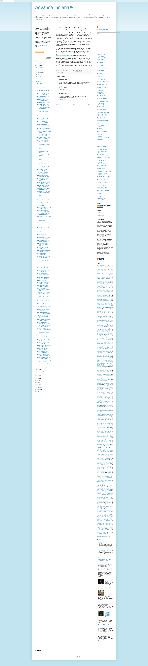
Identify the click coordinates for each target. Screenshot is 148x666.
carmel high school (108, 300)
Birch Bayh (109, 286)
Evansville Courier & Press (103, 155)
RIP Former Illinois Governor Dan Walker (43, 97)
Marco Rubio (109, 424)
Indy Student (101, 92)
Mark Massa (101, 431)
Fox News (100, 162)
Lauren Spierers (109, 415)
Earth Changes (103, 343)
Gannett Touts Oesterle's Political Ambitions (42, 220)
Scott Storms (109, 498)
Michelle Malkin (101, 104)
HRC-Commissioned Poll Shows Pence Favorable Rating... (43, 244)
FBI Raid (106, 353)
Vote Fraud (107, 528)
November (40, 69)
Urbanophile (101, 136)
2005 (37, 391)
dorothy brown (105, 338)
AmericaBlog (101, 56)
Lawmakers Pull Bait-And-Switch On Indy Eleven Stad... (44, 329)
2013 (37, 376)
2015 (37, 65)
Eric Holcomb (107, 347)
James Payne (108, 392)
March (39, 369)
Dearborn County (100, 330)
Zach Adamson (105, 536)
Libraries (106, 418)
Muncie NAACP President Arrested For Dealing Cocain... (42, 158)
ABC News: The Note (102, 145)
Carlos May (105, 299)
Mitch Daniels (108, 446)
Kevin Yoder (111, 411)
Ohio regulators (100, 458)
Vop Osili (101, 528)
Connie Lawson (109, 315)
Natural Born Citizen (108, 451)
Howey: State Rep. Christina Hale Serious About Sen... (43, 278)
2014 (37, 375)
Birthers (98, 287)
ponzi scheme (100, 472)
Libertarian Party (100, 418)
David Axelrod (103, 324)
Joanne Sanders (107, 397)
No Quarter (100, 111)
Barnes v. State (110, 278)
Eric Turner (105, 348)
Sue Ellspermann (110, 507)
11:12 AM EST (62, 99)
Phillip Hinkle (109, 469)
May (39, 79)
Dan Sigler (107, 321)
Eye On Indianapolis (102, 68)
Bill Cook (103, 286)
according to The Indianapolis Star (63, 55)
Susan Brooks (108, 508)
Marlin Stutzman (108, 431)
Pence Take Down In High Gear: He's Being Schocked (44, 363)
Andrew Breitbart (104, 269)
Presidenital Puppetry (102, 117)
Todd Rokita (103, 520)
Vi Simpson (104, 527)
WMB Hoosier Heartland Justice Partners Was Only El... (44, 260)
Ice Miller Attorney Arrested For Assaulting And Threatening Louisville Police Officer (108, 614)
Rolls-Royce (105, 490)
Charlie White (107, 303)
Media (100, 437)
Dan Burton (99, 320)
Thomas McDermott (109, 515)
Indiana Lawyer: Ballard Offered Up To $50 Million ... (44, 208)
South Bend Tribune (102, 187)
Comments (101, 215)
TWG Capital (107, 523)
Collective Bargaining (103, 313)
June (39, 78)
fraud (100, 359)
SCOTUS (100, 126)
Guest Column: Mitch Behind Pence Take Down (43, 349)
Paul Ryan (110, 464)
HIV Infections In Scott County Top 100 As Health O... (43, 257)
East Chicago (110, 343)
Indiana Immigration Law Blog (104, 86)
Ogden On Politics (102, 114)
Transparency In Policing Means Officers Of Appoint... (44, 88)
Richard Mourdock (101, 486)
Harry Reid (103, 369)
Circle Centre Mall (106, 308)
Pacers (107, 459)
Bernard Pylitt (109, 282)
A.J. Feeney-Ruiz (100, 265)
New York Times (101, 179)
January (39, 372)
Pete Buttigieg (108, 467)
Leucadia (109, 416)
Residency (99, 484)
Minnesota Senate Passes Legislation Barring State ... (43, 176)
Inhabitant (111, 385)
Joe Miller (107, 400)
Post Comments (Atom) (66, 107)
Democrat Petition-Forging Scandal (105, 331)
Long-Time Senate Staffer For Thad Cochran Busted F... (43, 138)
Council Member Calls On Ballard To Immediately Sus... (44, 86)
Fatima (102, 353)
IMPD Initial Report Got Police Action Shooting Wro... (43, 241)
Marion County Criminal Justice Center (105, 426)
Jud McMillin (102, 407)
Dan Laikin (111, 320)
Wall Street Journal (100, 531)
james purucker (100, 393)
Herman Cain (103, 370)
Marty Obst (99, 435)
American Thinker (102, 57)
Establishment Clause (101, 351)
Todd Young (109, 520)
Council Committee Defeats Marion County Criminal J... (43, 232)
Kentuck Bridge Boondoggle (102, 411)
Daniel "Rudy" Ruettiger (106, 322)
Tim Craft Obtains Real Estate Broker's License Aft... (43, 307)
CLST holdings (106, 312)
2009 (37, 384)
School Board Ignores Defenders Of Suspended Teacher (105, 560)
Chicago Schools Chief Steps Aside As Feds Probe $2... (43, 203)
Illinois (103, 374)
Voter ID (105, 529)
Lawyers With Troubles (103, 101)
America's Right (101, 54)
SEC (107, 499)
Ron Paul (111, 490)
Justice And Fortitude (102, 98)
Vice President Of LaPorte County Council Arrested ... (43, 268)
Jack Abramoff (107, 387)
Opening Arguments (102, 115)
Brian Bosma (99, 291)
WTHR (99, 196)
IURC (102, 387)
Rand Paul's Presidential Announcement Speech (42, 299)
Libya (110, 418)
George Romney (101, 361)
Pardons (102, 460)
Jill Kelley (110, 396)
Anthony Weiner (100, 272)
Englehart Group (110, 346)
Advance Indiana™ (54, 7)
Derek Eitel (101, 334)
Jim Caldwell (99, 397)
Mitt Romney (110, 447)
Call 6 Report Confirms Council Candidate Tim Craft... (43, 271)
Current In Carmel (102, 152)
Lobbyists (107, 420)
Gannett (104, 360)
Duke (110, 340)
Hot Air (99, 82)
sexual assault (100, 502)
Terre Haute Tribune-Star (103, 190)
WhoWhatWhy (101, 139)
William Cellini (110, 533)
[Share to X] (78, 71)
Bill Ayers (108, 285)
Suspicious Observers (102, 188)
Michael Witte (108, 441)
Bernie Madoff (100, 283)
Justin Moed (107, 409)
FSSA (99, 360)
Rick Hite (110, 486)
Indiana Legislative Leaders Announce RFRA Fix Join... (43, 352)
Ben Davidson (107, 281)
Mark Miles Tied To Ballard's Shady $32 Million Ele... (43, 94)
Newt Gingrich (103, 454)
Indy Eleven (104, 385)
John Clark (107, 402)
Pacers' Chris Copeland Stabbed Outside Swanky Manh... (43, 289)
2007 (37, 387)
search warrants (100, 499)
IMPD (112, 374)
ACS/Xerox (61, 72)
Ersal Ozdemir (107, 349)
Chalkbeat (100, 62)
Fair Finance (107, 352)
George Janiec (110, 360)
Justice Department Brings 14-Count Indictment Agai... (43, 358)
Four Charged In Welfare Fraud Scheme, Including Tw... (43, 296)
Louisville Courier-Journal (103, 177)
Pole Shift (99, 471)
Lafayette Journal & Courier (104, 176)
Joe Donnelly (109, 398)
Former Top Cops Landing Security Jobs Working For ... (43, 323)
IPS (99, 387)
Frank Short (104, 357)
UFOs (112, 523)
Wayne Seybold (101, 532)
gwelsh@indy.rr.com (39, 45)
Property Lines (101, 118)
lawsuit (98, 416)
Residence (109, 482)
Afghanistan (109, 266)
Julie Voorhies (99, 409)
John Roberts (104, 405)
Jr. (97, 407)
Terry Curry (108, 514)
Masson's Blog (101, 103)
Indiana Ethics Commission (104, 375)
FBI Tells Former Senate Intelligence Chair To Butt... (43, 122)
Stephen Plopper (108, 503)
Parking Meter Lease (101, 462)
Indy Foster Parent (102, 89)
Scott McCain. (103, 498)
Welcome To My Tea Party (103, 137)
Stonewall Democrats (101, 507)
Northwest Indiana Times (103, 182)
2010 (37, 382)
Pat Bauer (109, 462)
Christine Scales (102, 305)
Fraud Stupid (101, 70)
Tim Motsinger (105, 519)
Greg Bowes (109, 365)
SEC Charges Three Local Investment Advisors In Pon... (43, 141)
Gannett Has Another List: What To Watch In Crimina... (43, 320)
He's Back (39, 83)
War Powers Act (109, 531)
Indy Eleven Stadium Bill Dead (43, 102)
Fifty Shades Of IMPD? (42, 280)
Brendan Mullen (108, 290)
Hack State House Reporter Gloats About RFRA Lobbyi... (43, 313)
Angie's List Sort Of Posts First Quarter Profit (43, 167)
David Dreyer (100, 325)
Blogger (79, 656)
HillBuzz (100, 76)
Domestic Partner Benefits (106, 335)
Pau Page (107, 463)
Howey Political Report (103, 165)
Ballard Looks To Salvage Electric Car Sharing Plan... (43, 366)
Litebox (108, 419)
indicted (98, 385)
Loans (103, 420)
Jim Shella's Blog (101, 95)
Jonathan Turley (101, 97)
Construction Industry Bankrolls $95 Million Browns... (43, 189)
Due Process (108, 339)
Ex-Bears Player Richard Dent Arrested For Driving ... (43, 111)
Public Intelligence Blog (103, 120)
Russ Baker (100, 123)
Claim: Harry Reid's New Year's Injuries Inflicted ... (43, 310)
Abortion (107, 265)
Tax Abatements (108, 512)
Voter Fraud (99, 529)
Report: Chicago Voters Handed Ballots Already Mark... (44, 265)
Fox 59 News (101, 160)
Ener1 (104, 346)
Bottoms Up (101, 290)
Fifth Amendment (105, 355)
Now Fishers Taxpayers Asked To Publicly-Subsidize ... (43, 251)
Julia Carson (109, 407)
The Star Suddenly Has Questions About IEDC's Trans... (42, 151)
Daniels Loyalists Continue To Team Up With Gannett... (43, 238)
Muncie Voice (101, 106)
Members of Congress (101, 439)
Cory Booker (109, 317)
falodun (98, 353)
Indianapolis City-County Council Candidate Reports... (44, 211)
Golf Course (105, 363)
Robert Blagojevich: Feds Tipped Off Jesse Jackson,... (43, 235)
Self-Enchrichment (108, 501)
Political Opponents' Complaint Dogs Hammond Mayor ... (43, 283)
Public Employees (105, 475)
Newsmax (100, 181)
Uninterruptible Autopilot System (105, 524)
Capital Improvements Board (102, 296)
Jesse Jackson (104, 396)
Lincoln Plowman (100, 419)
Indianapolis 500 (100, 383)
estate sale (109, 351)
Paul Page (104, 464)
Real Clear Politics (102, 185)
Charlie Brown (99, 303)
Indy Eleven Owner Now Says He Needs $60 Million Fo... (43, 192)
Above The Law (101, 53)
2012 (37, 378)
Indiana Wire (101, 170)
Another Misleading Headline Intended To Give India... (43, 223)
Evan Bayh (99, 352)
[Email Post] (73, 70)
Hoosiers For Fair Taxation (103, 81)
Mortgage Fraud (109, 449)
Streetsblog (100, 129)
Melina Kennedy (107, 437)
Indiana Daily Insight (102, 166)
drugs (111, 338)
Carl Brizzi (107, 298)
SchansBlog (100, 128)
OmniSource (108, 458)
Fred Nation (105, 359)
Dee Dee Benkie (108, 330)
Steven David (109, 506)
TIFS (108, 516)
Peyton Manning (100, 469)
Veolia (100, 527)
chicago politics (104, 304)
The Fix (99, 133)
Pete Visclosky (100, 468)
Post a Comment (60, 102)
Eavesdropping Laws (102, 344)
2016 (37, 63)
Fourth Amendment (108, 356)
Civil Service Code (105, 311)
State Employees (100, 503)
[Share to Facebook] (79, 71)
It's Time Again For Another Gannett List (42, 248)
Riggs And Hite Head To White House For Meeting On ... (43, 301)
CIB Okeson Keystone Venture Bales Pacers (105, 307)
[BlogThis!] (77, 71)
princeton (98, 473)
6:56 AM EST (61, 89)
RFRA (106, 484)
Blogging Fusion (101, 60)
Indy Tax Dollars (101, 93)
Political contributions (107, 471)
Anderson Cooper (100, 268)
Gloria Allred (99, 363)
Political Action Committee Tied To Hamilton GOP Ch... (43, 116)
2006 (37, 389)
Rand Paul (103, 477)
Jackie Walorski (105, 388)
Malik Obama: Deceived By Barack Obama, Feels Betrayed (43, 147)
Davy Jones (104, 329)
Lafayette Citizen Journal (103, 100)
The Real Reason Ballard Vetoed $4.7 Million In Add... (43, 263)
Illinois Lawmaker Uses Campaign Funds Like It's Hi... (43, 125)
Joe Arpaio (103, 398)
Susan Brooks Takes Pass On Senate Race (43, 195)
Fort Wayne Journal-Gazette (104, 157)
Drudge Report (101, 154)
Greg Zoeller (105, 366)
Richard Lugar (105, 485)
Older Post (90, 104)
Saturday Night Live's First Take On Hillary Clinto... (43, 254)
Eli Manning (99, 346)
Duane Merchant (100, 339)
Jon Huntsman (101, 406)
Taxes (98, 514)
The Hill (100, 192)
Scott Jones (107, 497)
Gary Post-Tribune (102, 163)
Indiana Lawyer (101, 168)
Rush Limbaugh (106, 493)
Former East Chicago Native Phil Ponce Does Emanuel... (43, 355)
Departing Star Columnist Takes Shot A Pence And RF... (44, 200)
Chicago (98, 304)
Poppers (109, 472)
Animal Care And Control (107, 270)
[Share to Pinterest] (81, 71)
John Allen (110, 401)
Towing (102, 523)
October (39, 70)
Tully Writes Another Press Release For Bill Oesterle (43, 173)
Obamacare (105, 455)
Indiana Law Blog (102, 87)
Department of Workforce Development (106, 333)
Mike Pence (106, 444)
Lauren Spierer (101, 415)
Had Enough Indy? (102, 75)
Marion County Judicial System (105, 428)
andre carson (109, 268)
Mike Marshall (99, 444)
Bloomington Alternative (103, 146)
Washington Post (101, 198)
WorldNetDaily (101, 199)
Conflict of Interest (100, 315)
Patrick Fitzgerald (100, 463)
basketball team (100, 281)
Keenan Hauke (109, 410)
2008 (37, 385)
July (38, 76)
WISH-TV (100, 193)
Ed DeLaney (109, 344)
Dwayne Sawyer (107, 342)
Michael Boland (100, 440)
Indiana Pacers (105, 378)
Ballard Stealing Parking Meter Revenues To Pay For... (43, 113)
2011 (37, 380)
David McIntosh (105, 326)
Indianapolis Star (101, 174)
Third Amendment (100, 515)
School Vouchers (100, 497)
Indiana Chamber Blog (103, 84)
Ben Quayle (103, 282)
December (40, 67)
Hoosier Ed (100, 78)
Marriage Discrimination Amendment (104, 432)
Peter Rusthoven (108, 468)
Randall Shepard (110, 477)
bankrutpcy (109, 277)
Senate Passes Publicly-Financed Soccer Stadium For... (43, 274)
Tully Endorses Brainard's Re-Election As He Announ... (43, 214)
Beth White (107, 283)
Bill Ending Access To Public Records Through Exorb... (43, 105)
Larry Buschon (105, 414)
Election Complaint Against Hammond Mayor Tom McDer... (43, 229)
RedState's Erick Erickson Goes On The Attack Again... (44, 346)
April (39, 81)
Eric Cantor (101, 347)
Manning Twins (106, 423)
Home (74, 104)
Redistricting (108, 480)
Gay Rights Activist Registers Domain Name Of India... (43, 164)
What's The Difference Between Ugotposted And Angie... (43, 326)
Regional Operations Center (103, 481)
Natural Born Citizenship (104, 453)
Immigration (107, 374)
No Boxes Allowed (102, 109)
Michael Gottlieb (100, 441)
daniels (98, 324)
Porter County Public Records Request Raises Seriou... (43, 183)
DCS (110, 329)
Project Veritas (105, 473)
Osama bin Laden (100, 459)
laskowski (111, 414)
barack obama (100, 278)
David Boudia (110, 324)
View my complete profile (102, 29)
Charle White (109, 301)
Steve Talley (103, 506)
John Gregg (105, 403)
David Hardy (107, 325)
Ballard (103, 277)
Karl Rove (103, 410)
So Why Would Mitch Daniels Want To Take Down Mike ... (43, 343)
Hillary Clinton (99, 371)
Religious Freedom (101, 482)
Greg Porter (99, 366)
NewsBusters (101, 108)
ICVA (99, 374)
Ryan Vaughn (106, 494)
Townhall (100, 134)
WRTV (99, 195)
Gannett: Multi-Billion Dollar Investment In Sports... (43, 337)
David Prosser (106, 328)
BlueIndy (103, 287)
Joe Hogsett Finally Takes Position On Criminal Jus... (43, 286)
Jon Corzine (111, 405)
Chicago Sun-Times (102, 149)
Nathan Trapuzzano (104, 450)
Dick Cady (107, 334)
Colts (110, 313)
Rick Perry (99, 488)
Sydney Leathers (102, 511)
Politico (99, 184)
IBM (112, 372)
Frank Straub (110, 357)
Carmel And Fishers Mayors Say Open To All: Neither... (44, 361)
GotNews (100, 73)
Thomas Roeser (102, 516)
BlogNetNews (101, 59)
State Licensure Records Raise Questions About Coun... (43, 332)
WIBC (105, 533)
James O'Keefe (101, 392)
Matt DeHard (106, 436)
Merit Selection (109, 439)
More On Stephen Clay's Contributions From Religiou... (42, 179)
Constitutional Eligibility (101, 316)
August (39, 74)
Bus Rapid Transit (106, 295)
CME (112, 312)
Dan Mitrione (101, 321)
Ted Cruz (102, 514)
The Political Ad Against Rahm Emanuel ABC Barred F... (43, 334)
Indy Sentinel (101, 90)
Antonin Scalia (100, 273)
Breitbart (100, 148)
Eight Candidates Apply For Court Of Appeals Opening (43, 119)
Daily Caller (100, 65)
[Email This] (75, 71)
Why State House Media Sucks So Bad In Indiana (43, 108)
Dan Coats (105, 320)
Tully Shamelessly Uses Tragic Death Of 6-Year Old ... (43, 135)
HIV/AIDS (106, 371)
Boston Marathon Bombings (107, 289)
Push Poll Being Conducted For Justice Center (44, 129)
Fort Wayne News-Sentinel (103, 159)
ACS (112, 265)
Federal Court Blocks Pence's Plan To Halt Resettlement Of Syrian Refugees (105, 570)
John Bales (99, 402)
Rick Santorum (106, 488)
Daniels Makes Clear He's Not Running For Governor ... (43, 170)
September (40, 72)
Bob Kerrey (110, 287)
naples (98, 450)
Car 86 (110, 296)
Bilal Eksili (104, 285)
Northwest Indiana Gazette (103, 112)
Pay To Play (106, 466)
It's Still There (107, 590)
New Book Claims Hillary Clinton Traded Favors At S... (43, 197)
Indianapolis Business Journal (104, 171)
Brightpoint (104, 292)
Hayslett (108, 369)
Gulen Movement (106, 367)
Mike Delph (108, 442)
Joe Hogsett (99, 400)
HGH (110, 370)
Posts (100, 212)
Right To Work (103, 489)
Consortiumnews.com (102, 151)
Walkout (109, 529)
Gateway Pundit (101, 71)
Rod (109, 489)
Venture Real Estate (100, 525)
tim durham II (107, 518)
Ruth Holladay (101, 125)
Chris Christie (110, 304)
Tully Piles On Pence (41, 205)
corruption (103, 317)
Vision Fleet (110, 527)
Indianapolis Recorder (103, 173)
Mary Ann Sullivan (106, 435)
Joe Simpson (104, 401)
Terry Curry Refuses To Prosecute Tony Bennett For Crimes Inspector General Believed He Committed (105, 626)
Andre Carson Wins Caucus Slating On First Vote (109, 580)
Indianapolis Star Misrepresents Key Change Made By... (44, 304)
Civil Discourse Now (102, 64)
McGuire (111, 436)
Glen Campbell (109, 361)
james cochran (105, 389)
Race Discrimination (105, 476)
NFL (108, 454)
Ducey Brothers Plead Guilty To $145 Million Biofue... (43, 100)
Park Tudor (109, 460)
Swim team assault (109, 510)
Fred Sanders (110, 359)
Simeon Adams (108, 502)
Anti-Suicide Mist (108, 272)
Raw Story (100, 122)
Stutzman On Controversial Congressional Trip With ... (43, 144)
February (40, 371)
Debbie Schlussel (102, 67)
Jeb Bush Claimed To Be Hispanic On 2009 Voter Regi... (42, 316)
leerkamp (103, 416)
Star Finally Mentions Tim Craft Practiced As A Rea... (43, 91)
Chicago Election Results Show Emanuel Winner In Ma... (44, 293)
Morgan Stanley (102, 449)
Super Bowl (100, 508)
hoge (111, 371)
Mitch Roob (103, 447)
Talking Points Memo (102, 131)
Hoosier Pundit (101, 79)
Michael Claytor (108, 440)
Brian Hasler (106, 291)
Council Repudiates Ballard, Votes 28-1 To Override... (43, 186)
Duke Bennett (99, 342)
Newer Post (58, 104)
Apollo (107, 273)
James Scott (106, 393)
